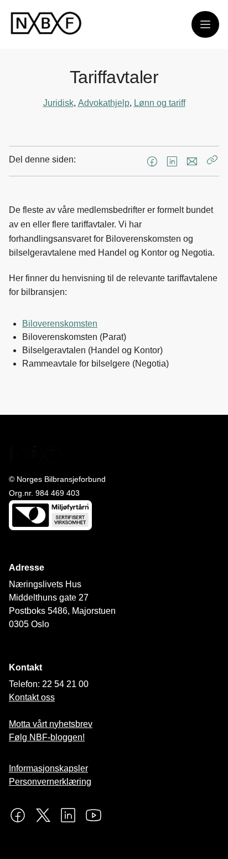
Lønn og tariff (159, 103)
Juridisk (58, 103)
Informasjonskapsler (48, 768)
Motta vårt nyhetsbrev (50, 724)
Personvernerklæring (50, 781)
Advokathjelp (103, 103)
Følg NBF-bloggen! (47, 737)
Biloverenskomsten (59, 323)
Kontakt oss (32, 697)
